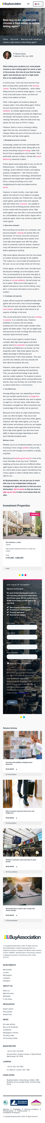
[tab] (20, 575)
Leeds (8, 544)
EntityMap (17, 1109)
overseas (23, 203)
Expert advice (8, 1009)
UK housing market (10, 1038)
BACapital (6, 996)
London (6, 972)
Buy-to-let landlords (10, 1027)
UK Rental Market (11, 774)
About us (6, 990)
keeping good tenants (22, 458)
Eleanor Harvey (20, 53)
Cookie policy (22, 1111)
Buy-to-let (14, 39)
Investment (7, 1029)
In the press (7, 999)
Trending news (8, 1035)
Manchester (7, 969)
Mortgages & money (10, 1032)
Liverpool (6, 978)
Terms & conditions (31, 1109)
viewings (20, 232)
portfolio (26, 447)
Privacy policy (8, 1111)
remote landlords (18, 280)
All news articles (9, 1024)
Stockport (6, 980)
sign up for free (9, 492)
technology (26, 150)
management (34, 396)
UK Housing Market (11, 872)
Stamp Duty (7, 1014)
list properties (20, 345)
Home (5, 39)
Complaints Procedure (11, 1112)
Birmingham (7, 975)
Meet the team (8, 993)
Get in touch (19, 489)
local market (8, 309)
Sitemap (6, 1109)
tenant (5, 187)
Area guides (7, 1011)
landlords (6, 110)
